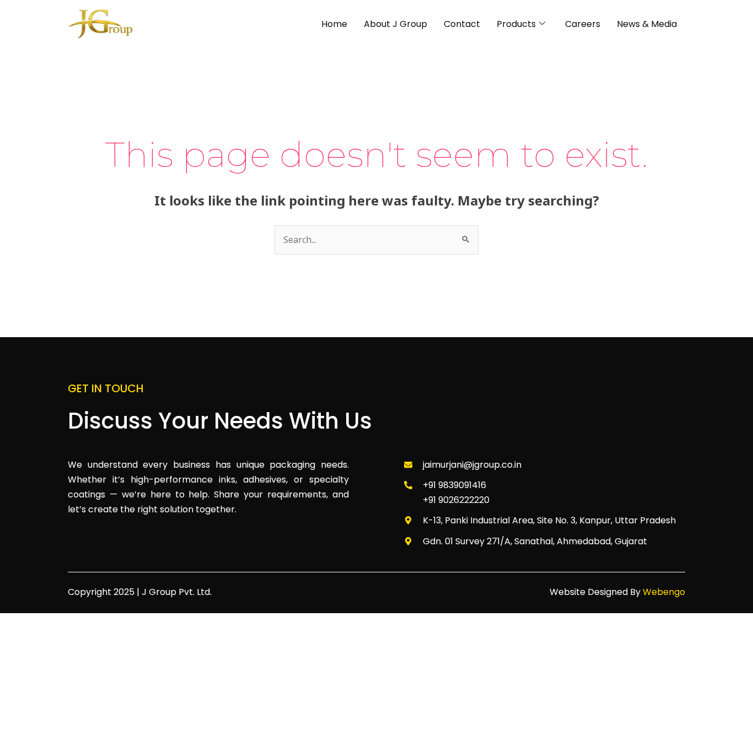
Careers (582, 24)
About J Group (395, 24)
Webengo (664, 592)
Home (334, 24)
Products (516, 24)
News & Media (647, 24)
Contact (462, 24)
